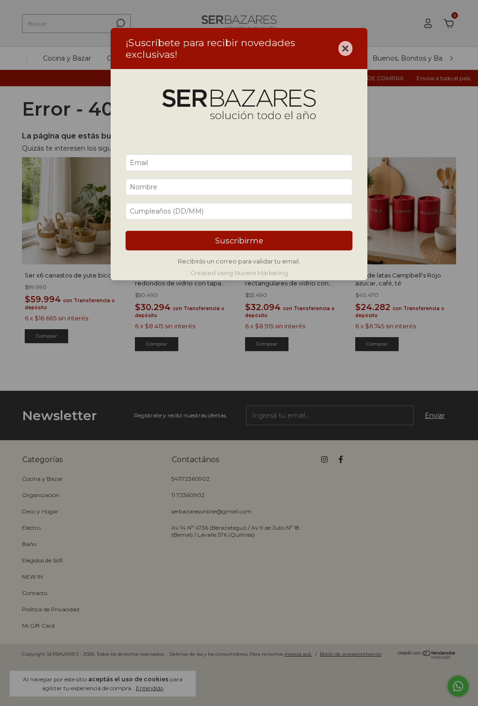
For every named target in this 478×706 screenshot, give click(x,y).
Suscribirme (239, 240)
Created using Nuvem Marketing (239, 273)
